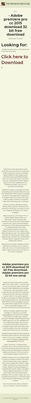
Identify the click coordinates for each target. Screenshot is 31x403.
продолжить (7, 315)
